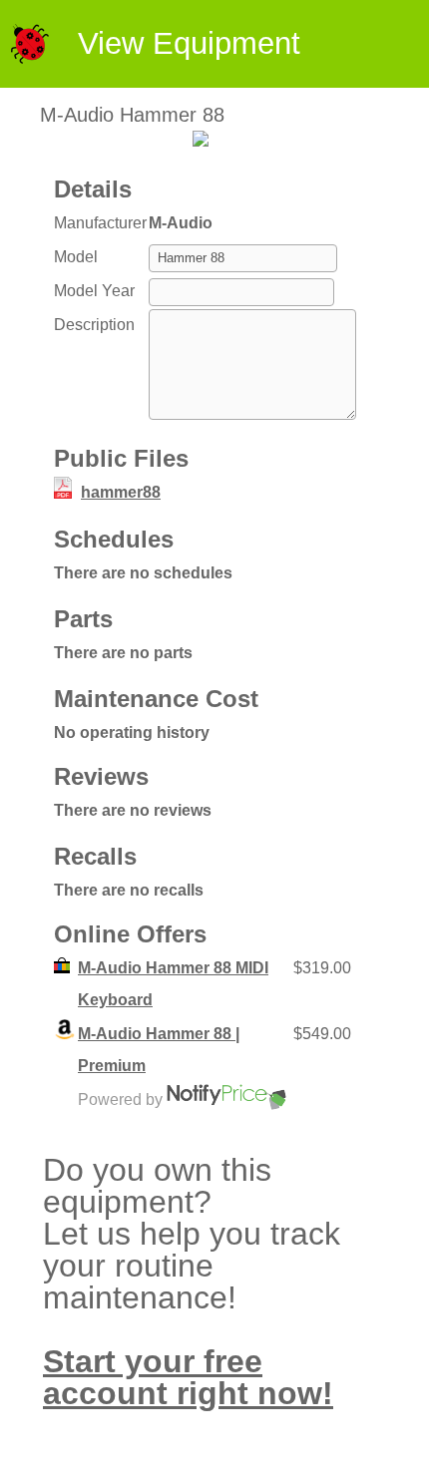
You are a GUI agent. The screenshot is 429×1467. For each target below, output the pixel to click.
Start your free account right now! (188, 1377)
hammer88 (121, 492)
